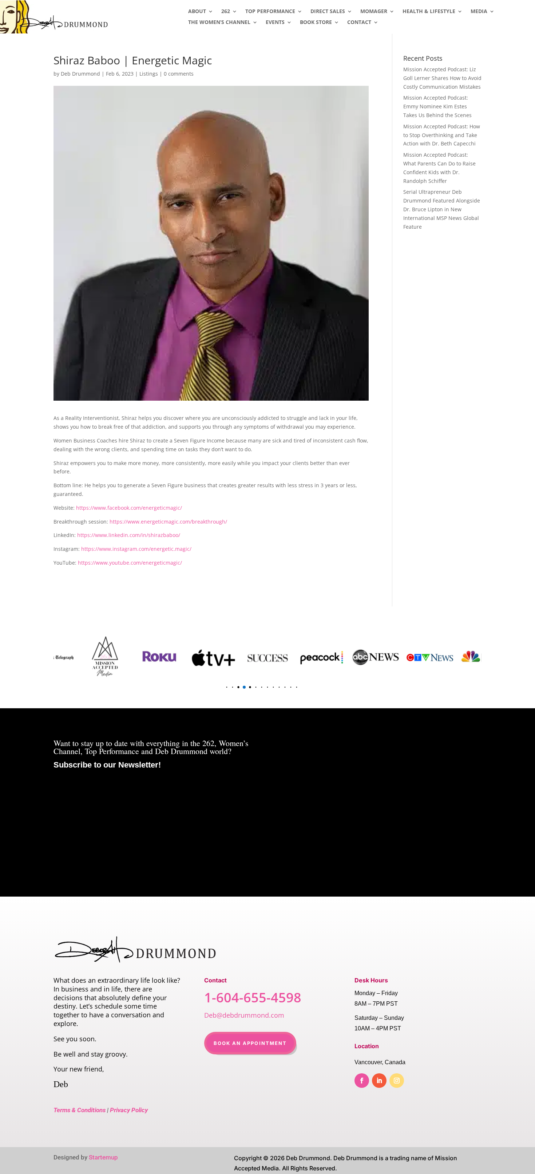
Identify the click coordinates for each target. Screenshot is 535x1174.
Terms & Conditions (80, 1110)
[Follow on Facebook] (361, 1080)
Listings (148, 73)
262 (225, 12)
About (197, 12)
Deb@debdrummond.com (244, 1015)
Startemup (103, 1157)
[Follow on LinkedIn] (379, 1080)
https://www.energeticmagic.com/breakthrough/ (168, 521)
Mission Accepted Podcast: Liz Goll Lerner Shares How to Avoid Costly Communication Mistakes (442, 78)
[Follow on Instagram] (396, 1080)
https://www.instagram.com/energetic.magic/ (136, 548)
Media (479, 12)
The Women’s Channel (219, 22)
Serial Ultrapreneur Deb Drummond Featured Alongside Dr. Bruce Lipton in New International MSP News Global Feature (441, 209)
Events (275, 22)
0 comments (179, 73)
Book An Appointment (250, 1043)
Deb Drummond (80, 73)
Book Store (316, 22)
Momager (373, 12)
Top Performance (270, 12)
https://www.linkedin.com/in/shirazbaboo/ (128, 535)
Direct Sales (327, 12)
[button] (221, 687)
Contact (359, 22)
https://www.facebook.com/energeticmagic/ (129, 507)
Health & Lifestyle (429, 12)
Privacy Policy (129, 1110)
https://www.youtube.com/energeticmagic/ (130, 562)
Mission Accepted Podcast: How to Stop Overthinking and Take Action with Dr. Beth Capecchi (441, 135)
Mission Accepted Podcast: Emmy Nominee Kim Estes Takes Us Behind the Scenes (437, 106)
